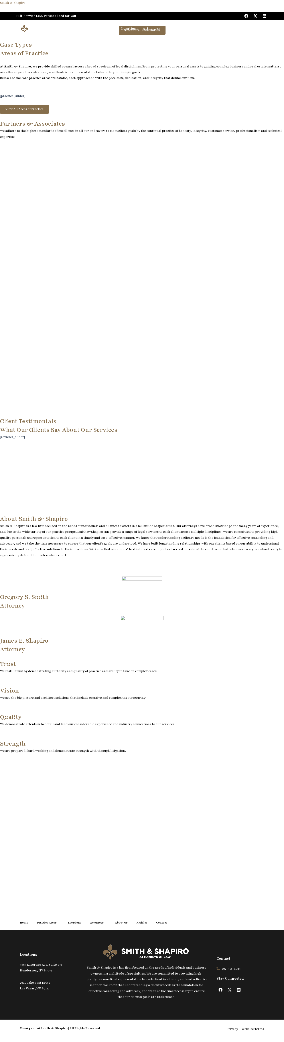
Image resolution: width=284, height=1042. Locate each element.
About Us (175, 28)
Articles (195, 28)
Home (79, 28)
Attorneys (151, 28)
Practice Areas (101, 28)
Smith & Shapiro (13, 3)
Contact (213, 28)
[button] (116, 29)
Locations (129, 28)
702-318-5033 (252, 28)
